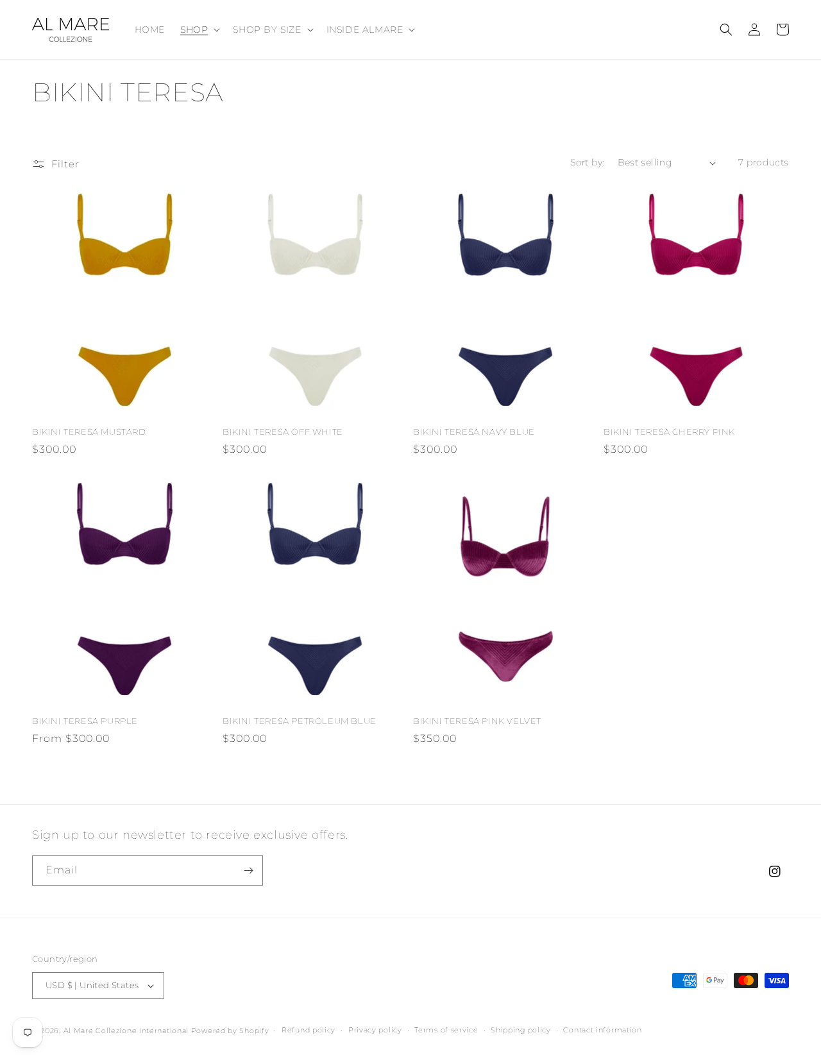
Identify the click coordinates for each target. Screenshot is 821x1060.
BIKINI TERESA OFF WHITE (283, 431)
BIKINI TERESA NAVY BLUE (474, 431)
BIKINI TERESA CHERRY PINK (669, 431)
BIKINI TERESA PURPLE (85, 721)
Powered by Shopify (230, 1030)
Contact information (602, 1029)
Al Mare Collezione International (126, 1030)
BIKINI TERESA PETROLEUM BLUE (300, 721)
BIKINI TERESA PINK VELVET (477, 721)
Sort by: (587, 162)
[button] (199, 29)
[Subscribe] (248, 870)
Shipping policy (521, 1029)
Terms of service (446, 1029)
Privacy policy (375, 1029)
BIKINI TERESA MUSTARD (89, 431)
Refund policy (308, 1029)
